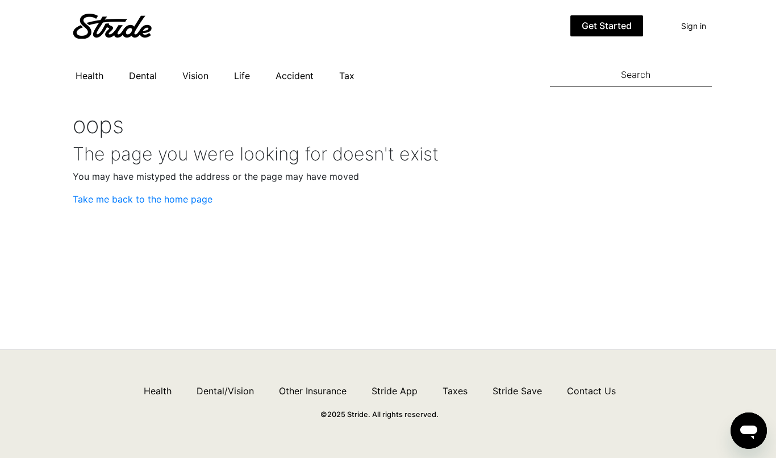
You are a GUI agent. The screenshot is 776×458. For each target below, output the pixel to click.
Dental (143, 75)
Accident (295, 75)
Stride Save (517, 391)
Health (89, 75)
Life (242, 75)
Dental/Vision (225, 391)
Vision (195, 75)
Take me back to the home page (142, 199)
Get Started (607, 25)
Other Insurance (313, 391)
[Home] (130, 25)
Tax (346, 75)
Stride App (395, 391)
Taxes (455, 391)
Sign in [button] (693, 26)
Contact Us (591, 391)
